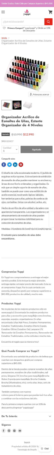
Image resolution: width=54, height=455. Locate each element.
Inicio (4, 38)
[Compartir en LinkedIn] (15, 164)
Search (27, 442)
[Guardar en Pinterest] (21, 164)
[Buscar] (48, 21)
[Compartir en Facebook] (4, 164)
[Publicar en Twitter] (9, 164)
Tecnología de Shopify (27, 449)
